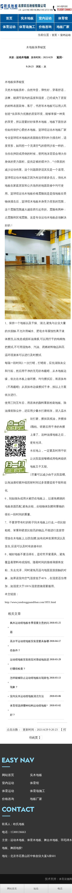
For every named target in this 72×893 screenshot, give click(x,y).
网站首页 (8, 775)
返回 (60, 57)
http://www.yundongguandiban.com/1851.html (30, 602)
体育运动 (9, 26)
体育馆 (63, 18)
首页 (9, 18)
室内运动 (45, 18)
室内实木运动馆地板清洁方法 (27, 696)
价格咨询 (45, 26)
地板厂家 (63, 26)
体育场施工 (27, 26)
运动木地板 (22, 57)
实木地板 (27, 18)
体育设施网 (65, 878)
